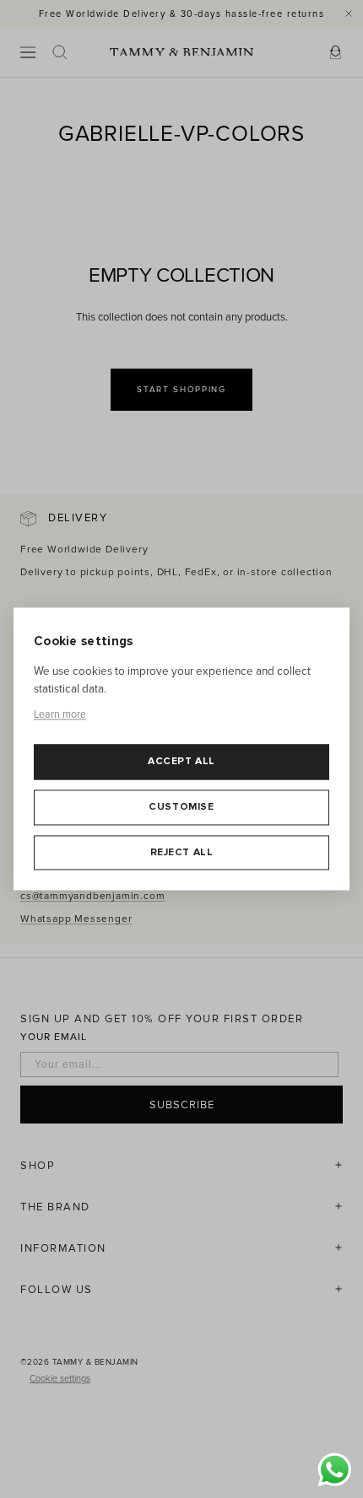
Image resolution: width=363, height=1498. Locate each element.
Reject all (182, 852)
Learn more (60, 714)
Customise (181, 806)
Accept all (181, 762)
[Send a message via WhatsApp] (335, 1470)
